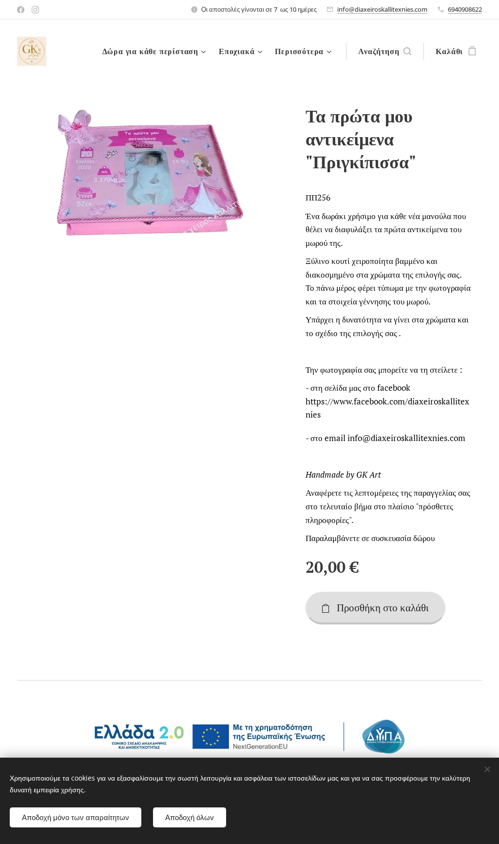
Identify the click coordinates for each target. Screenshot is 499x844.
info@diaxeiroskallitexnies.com (382, 9)
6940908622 (465, 9)
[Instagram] (35, 9)
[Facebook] (21, 9)
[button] (384, 51)
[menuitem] (155, 51)
